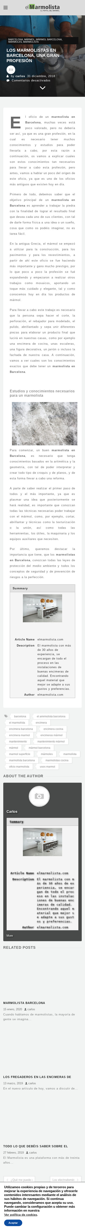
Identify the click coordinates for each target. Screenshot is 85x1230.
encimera (41, 722)
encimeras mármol (52, 735)
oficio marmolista (19, 766)
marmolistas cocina (57, 760)
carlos (20, 76)
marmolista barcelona (22, 760)
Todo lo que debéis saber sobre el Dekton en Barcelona (35, 1147)
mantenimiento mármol (51, 741)
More (10, 935)
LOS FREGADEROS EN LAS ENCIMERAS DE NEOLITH (37, 1077)
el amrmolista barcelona (51, 716)
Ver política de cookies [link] (20, 1214)
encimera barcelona (21, 729)
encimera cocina (53, 729)
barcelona (20, 716)
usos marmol (47, 766)
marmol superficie (19, 754)
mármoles (47, 754)
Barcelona (15, 39)
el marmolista (17, 722)
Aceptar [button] (13, 1223)
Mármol (29, 39)
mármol (13, 747)
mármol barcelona (49, 39)
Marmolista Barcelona (24, 1003)
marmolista (31, 41)
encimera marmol (19, 735)
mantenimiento (18, 741)
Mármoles (15, 41)
